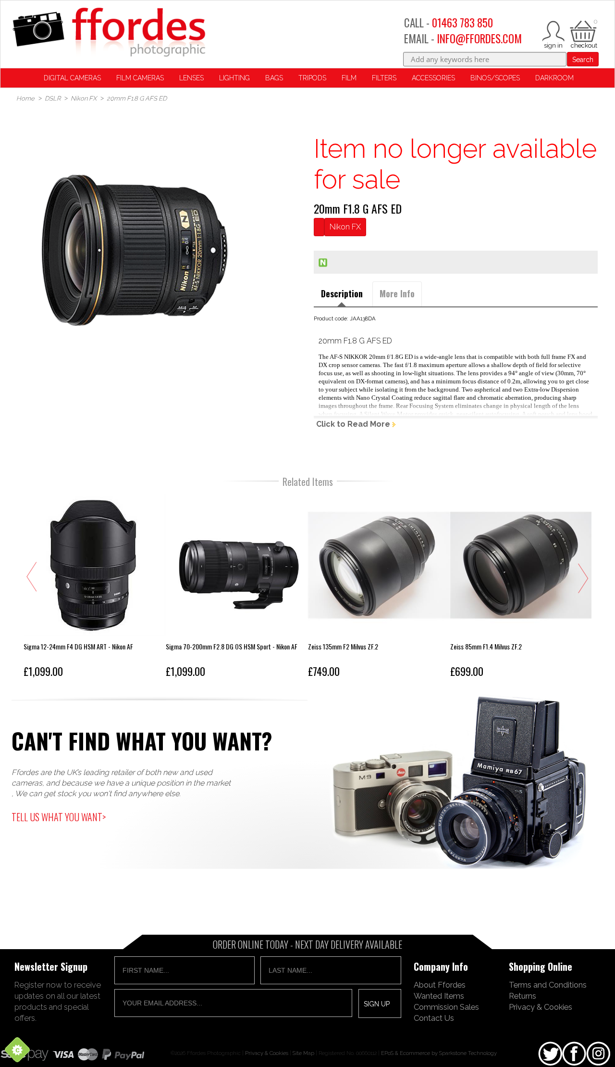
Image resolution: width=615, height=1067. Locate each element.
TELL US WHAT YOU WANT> (59, 817)
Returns (522, 996)
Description (342, 293)
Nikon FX (345, 226)
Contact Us (434, 1018)
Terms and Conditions (548, 985)
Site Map (303, 1053)
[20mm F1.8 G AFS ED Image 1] (134, 250)
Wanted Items (439, 996)
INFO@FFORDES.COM (479, 38)
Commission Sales (446, 1007)
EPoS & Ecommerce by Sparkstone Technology (439, 1053)
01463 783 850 (462, 22)
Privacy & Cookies (540, 1007)
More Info (397, 293)
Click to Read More (353, 424)
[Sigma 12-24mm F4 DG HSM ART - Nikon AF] (95, 588)
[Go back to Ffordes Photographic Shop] (108, 32)
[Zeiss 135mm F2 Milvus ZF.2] (379, 588)
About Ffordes (440, 985)
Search (582, 60)
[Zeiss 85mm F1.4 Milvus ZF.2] (521, 588)
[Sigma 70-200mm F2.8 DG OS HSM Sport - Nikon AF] (237, 588)
